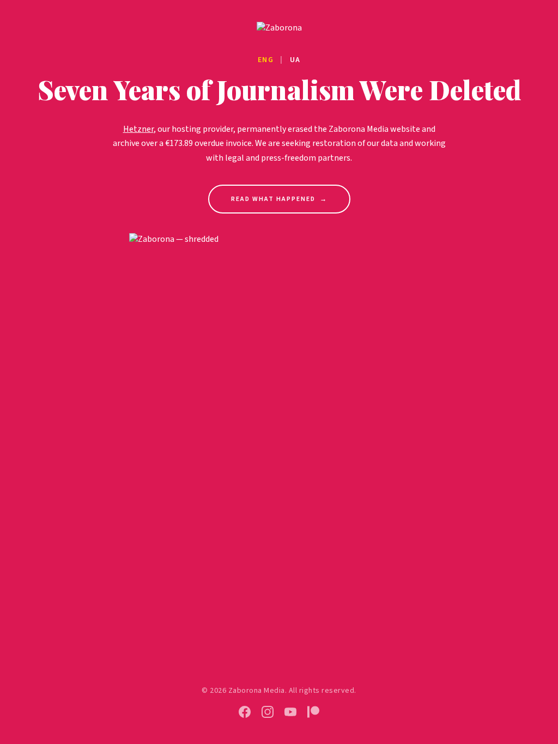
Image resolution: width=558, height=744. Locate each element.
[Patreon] (313, 712)
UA (295, 59)
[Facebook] (245, 712)
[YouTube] (290, 712)
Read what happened (279, 199)
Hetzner (138, 129)
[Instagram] (268, 712)
